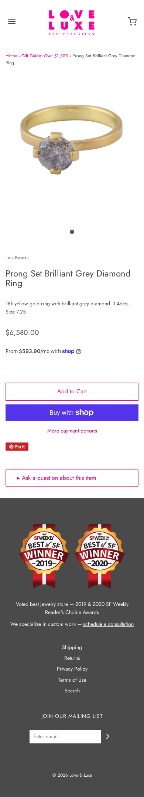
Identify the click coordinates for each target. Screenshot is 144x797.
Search (72, 690)
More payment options (72, 430)
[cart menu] (132, 24)
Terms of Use (72, 680)
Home (11, 55)
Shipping (72, 647)
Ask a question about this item (59, 478)
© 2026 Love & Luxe (72, 775)
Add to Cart (72, 391)
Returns (72, 658)
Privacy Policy (72, 668)
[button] (72, 149)
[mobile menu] (11, 24)
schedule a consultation (108, 624)
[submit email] (107, 736)
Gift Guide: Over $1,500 (44, 55)
